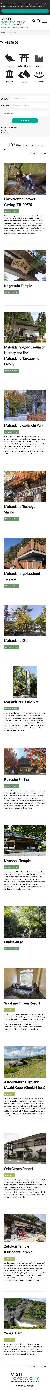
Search (25, 120)
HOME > (4, 32)
